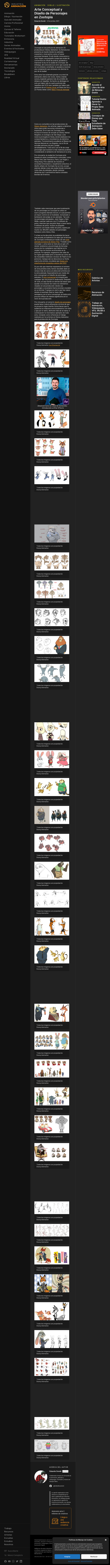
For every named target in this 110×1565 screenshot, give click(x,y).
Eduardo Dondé (39, 21)
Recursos (8, 1531)
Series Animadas (12, 45)
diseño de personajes (63, 302)
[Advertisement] (52, 107)
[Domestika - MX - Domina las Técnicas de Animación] (93, 46)
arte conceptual (50, 277)
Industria (8, 42)
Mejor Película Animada (60, 90)
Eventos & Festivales (14, 48)
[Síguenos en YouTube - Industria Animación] (93, 145)
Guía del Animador (13, 20)
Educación (9, 32)
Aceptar (67, 1557)
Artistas (8, 1535)
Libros (7, 77)
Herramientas (11, 65)
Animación (9, 13)
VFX (6, 55)
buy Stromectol (54, 345)
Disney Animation (40, 126)
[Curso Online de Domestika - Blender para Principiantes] (93, 212)
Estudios (8, 1541)
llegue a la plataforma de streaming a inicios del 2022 (51, 262)
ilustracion (82, 71)
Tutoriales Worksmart (14, 36)
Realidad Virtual (11, 58)
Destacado (9, 68)
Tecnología (9, 71)
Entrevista (9, 39)
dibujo (91, 63)
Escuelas (8, 1538)
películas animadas (93, 71)
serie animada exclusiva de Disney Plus (51, 241)
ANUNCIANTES (39, 1556)
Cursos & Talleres (12, 29)
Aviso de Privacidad (74, 1561)
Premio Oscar (51, 88)
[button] (106, 1540)
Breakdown (9, 74)
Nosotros (8, 1544)
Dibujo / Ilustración (13, 16)
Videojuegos (10, 52)
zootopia (103, 71)
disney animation (98, 67)
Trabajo (7, 1528)
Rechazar (94, 1557)
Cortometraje (10, 61)
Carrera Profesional (13, 23)
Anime (7, 26)
